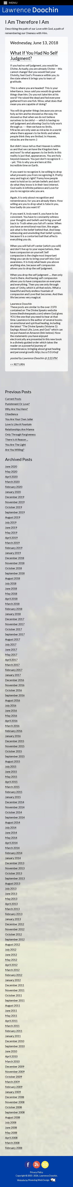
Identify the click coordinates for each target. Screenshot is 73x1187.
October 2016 (13, 690)
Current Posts (13, 398)
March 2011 (12, 1025)
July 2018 (10, 583)
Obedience (11, 414)
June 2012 (11, 954)
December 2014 (14, 802)
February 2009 (13, 1086)
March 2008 (12, 1142)
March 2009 (12, 1081)
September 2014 (15, 817)
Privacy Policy (36, 1172)
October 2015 (13, 751)
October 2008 (13, 1107)
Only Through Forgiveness (20, 434)
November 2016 (14, 685)
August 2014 (12, 822)
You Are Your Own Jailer (19, 419)
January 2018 (13, 613)
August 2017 (12, 639)
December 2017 (14, 619)
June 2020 (11, 466)
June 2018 (11, 588)
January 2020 (13, 491)
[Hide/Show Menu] (9, 2)
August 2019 (12, 517)
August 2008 (12, 1117)
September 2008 (15, 1112)
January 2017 (13, 674)
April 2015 (11, 781)
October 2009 (13, 1076)
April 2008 (11, 1137)
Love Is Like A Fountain (18, 424)
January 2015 (13, 797)
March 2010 (12, 1061)
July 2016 (10, 705)
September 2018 (15, 573)
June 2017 (11, 649)
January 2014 (13, 858)
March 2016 (12, 725)
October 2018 (13, 568)
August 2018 (12, 578)
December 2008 (14, 1097)
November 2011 (14, 990)
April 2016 (11, 720)
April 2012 (11, 964)
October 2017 (13, 629)
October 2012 (13, 934)
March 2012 (12, 969)
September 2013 (15, 878)
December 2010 (14, 1041)
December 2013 (14, 863)
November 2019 (14, 502)
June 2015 (11, 771)
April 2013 (11, 903)
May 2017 (11, 654)
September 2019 (15, 512)
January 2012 (13, 980)
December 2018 (14, 558)
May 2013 (11, 898)
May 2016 (11, 715)
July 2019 (10, 522)
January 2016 (13, 735)
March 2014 (12, 847)
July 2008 (10, 1122)
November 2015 (14, 746)
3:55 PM (52, 358)
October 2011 (13, 995)
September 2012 (15, 939)
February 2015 (13, 791)
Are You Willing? (14, 449)
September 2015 (15, 756)
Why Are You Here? (16, 409)
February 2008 (13, 1147)
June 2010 (11, 1051)
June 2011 (11, 1010)
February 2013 (13, 913)
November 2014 (14, 807)
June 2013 (11, 893)
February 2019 (13, 547)
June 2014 (11, 832)
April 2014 (11, 842)
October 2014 (13, 812)
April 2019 (11, 537)
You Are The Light (15, 444)
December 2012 (14, 924)
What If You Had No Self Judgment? (34, 55)
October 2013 (13, 873)
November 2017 (14, 624)
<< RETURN (17, 364)
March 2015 (12, 786)
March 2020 (12, 481)
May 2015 (11, 776)
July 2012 (10, 949)
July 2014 (10, 827)
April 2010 (11, 1056)
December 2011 (14, 985)
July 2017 (10, 644)
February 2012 (13, 974)
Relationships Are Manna (19, 429)
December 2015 (14, 741)
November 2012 (14, 929)
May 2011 (11, 1015)
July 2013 (10, 888)
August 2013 (12, 883)
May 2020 (11, 471)
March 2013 (12, 908)
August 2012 (12, 944)
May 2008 (11, 1132)
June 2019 (11, 527)
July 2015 (10, 766)
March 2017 (12, 664)
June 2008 (11, 1127)
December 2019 (14, 496)
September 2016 (15, 695)
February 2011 (13, 1030)
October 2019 (13, 507)
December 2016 (14, 680)
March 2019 (12, 542)
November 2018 (14, 563)
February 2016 (13, 730)
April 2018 (11, 598)
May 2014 (11, 837)
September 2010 (15, 1046)
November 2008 (14, 1102)
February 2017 (13, 669)
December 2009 (14, 1066)
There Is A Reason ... (16, 439)
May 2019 (11, 532)
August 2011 (12, 1005)
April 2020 (11, 476)
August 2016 (12, 700)
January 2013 (13, 919)
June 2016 (11, 710)
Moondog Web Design (39, 1180)
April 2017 (11, 659)
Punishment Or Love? (17, 403)
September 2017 (15, 634)
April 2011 (11, 1020)
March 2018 (12, 603)
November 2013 (14, 868)
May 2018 (11, 593)
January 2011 (13, 1036)
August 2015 (12, 761)
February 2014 (13, 852)
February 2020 (13, 486)
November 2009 (14, 1071)
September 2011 (15, 1000)
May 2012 (11, 959)
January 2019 (13, 552)
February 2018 (13, 608)
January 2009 (13, 1091)
